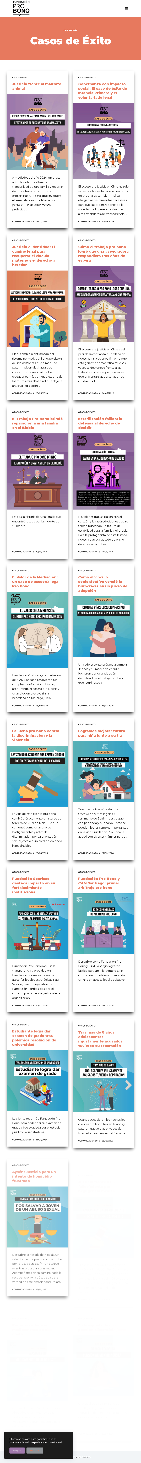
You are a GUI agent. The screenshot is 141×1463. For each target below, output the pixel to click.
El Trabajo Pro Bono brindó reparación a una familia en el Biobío (37, 423)
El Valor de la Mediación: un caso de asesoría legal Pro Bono (35, 581)
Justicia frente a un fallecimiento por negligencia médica (96, 1169)
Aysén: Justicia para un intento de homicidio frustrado (34, 1169)
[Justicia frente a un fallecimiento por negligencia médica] (103, 1210)
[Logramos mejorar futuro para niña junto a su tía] (103, 771)
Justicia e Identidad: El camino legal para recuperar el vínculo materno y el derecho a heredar (33, 256)
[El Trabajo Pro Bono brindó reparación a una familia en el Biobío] (37, 471)
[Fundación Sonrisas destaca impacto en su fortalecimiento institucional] (37, 928)
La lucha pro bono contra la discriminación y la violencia (35, 735)
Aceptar (17, 1450)
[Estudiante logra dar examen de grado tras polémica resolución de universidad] (37, 1080)
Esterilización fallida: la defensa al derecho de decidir (100, 423)
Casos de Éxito (20, 77)
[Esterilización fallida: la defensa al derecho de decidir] (103, 471)
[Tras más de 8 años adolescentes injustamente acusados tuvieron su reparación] (103, 1080)
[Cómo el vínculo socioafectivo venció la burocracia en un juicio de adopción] (103, 626)
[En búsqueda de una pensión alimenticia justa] (103, 1348)
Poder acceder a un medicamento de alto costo (32, 1312)
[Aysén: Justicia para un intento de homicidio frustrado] (37, 1210)
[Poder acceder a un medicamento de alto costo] (37, 1353)
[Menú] (126, 8)
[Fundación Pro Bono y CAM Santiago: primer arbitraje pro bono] (103, 923)
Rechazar (35, 1450)
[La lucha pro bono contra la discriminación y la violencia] (37, 776)
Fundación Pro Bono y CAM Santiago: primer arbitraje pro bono (99, 883)
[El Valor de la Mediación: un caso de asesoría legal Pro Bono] (37, 630)
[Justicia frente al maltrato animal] (37, 132)
